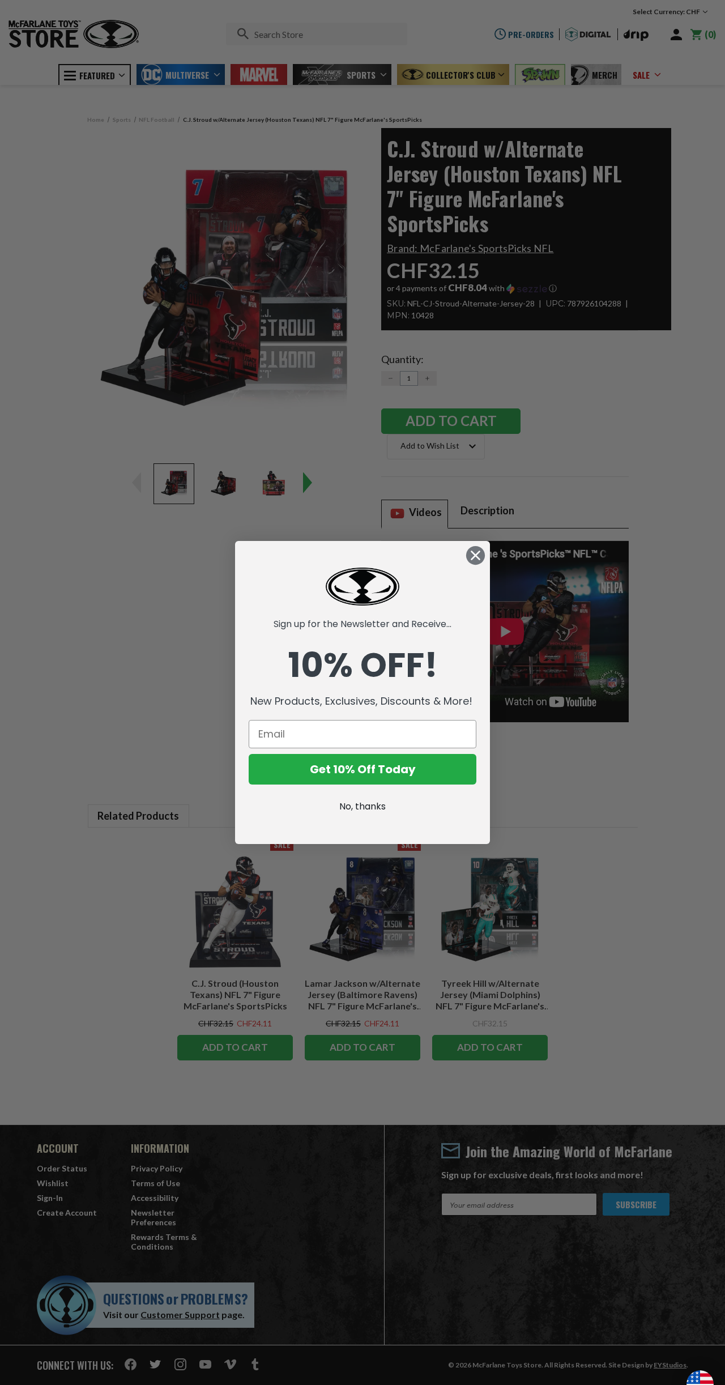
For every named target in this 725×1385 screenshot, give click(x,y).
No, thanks (362, 806)
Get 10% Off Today (363, 769)
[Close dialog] (475, 555)
